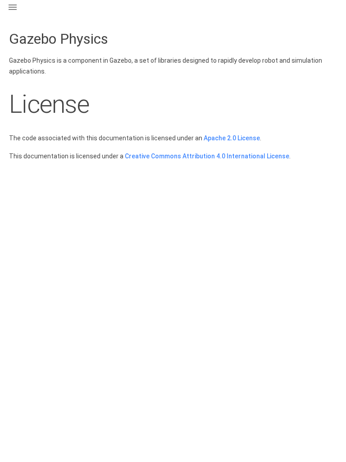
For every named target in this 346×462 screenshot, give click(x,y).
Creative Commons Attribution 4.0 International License (207, 156)
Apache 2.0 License (232, 138)
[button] (12, 12)
